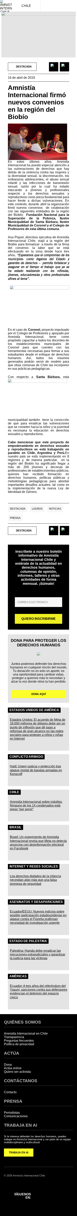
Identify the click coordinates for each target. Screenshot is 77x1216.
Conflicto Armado (26, 756)
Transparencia (14, 1037)
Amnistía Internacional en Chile (26, 1033)
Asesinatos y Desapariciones (36, 902)
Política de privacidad (19, 1044)
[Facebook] (40, 1190)
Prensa (15, 518)
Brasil (15, 827)
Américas (18, 976)
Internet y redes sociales (33, 866)
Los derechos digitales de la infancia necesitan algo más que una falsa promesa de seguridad (35, 879)
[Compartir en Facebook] (53, 66)
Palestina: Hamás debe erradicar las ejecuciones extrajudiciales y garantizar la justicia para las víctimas (37, 954)
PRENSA (13, 1101)
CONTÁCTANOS (20, 1080)
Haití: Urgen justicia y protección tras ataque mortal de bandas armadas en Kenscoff (36, 770)
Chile (14, 792)
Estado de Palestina (28, 941)
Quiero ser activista (17, 1071)
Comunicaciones (16, 1116)
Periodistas (12, 1112)
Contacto (10, 1092)
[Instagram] (50, 1190)
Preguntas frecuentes (19, 1040)
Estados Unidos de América (34, 710)
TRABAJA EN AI (18, 1152)
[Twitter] (60, 1190)
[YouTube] (40, 1200)
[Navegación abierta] (71, 6)
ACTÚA (11, 1053)
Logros (37, 508)
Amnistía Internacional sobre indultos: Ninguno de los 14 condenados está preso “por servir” (36, 805)
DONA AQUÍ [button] (38, 694)
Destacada (17, 508)
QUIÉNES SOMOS (22, 1022)
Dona (8, 1064)
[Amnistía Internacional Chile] (6, 6)
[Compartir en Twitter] (64, 66)
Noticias (55, 508)
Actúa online (13, 1068)
